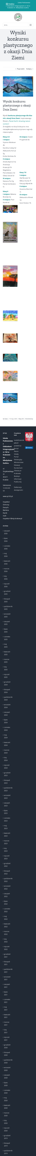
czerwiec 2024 (7, 728)
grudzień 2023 (7, 774)
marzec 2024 (6, 751)
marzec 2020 (6, 1114)
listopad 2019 (7, 1144)
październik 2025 (7, 607)
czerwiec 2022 (7, 910)
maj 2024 (5, 736)
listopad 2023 (7, 781)
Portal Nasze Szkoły (16, 451)
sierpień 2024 (7, 713)
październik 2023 (7, 789)
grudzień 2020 (7, 1046)
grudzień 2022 (7, 864)
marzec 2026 (6, 570)
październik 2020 (7, 1061)
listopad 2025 (7, 600)
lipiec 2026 (6, 539)
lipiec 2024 (6, 721)
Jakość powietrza (17, 444)
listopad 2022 (7, 872)
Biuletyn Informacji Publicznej (17, 479)
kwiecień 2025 (7, 653)
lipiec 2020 (6, 1084)
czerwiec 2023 (7, 819)
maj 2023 (5, 827)
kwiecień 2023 (7, 834)
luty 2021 (5, 1031)
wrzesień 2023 (7, 796)
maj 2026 (5, 554)
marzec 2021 (6, 1023)
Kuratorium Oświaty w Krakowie (18, 471)
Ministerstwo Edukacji (18, 463)
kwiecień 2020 (7, 1106)
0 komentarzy (29, 419)
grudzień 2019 (7, 1136)
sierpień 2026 (7, 532)
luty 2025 (5, 668)
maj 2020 (5, 1099)
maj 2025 (5, 645)
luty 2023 (5, 849)
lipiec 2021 (6, 993)
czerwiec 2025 (7, 638)
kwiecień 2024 (7, 743)
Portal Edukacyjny (18, 458)
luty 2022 (5, 940)
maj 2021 (5, 1008)
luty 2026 (5, 577)
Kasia (6, 419)
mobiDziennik (18, 440)
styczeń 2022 (7, 947)
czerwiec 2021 (7, 1000)
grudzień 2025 (7, 592)
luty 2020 (5, 1121)
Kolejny (29, 69)
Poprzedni (20, 69)
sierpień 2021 (7, 985)
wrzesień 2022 (7, 887)
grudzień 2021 (7, 955)
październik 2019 (7, 1152)
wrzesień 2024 (7, 706)
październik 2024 (7, 698)
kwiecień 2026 (7, 562)
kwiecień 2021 (7, 1016)
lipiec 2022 (6, 902)
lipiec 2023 (6, 811)
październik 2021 (7, 970)
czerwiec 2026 (7, 547)
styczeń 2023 (7, 857)
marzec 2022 (6, 932)
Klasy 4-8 (21, 419)
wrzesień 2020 (7, 1068)
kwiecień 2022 (7, 925)
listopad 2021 (7, 963)
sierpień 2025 (7, 622)
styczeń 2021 (7, 1038)
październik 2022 (7, 879)
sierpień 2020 (7, 1076)
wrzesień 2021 (7, 978)
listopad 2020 (7, 1053)
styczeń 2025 (7, 675)
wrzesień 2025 (7, 615)
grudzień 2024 (7, 683)
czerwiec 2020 (7, 1091)
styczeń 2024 (7, 766)
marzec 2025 (6, 660)
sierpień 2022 (7, 895)
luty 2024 (5, 758)
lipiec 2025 (6, 630)
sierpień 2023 (7, 804)
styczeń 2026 (7, 585)
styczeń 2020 (7, 1129)
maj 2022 (5, 917)
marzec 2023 (6, 842)
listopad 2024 (7, 690)
